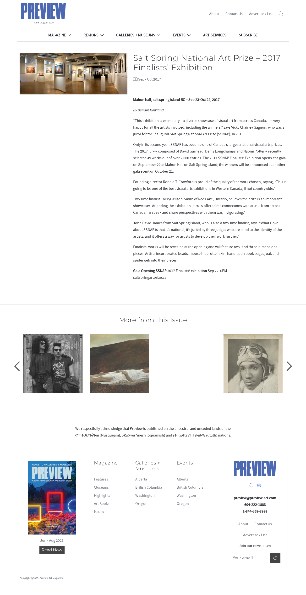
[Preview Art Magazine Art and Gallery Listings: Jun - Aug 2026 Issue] (51, 497)
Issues (99, 511)
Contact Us (234, 13)
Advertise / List (261, 13)
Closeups (101, 487)
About (214, 13)
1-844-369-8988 (255, 511)
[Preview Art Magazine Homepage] (255, 468)
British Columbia (148, 487)
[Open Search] (281, 14)
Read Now (52, 549)
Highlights (102, 495)
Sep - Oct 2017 (149, 79)
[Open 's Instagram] (259, 485)
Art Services (215, 35)
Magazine (57, 35)
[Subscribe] (275, 558)
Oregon (141, 503)
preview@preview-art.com (255, 498)
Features (101, 479)
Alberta (141, 479)
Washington (145, 495)
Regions (90, 35)
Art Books (101, 503)
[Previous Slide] (17, 366)
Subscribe (248, 35)
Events (179, 35)
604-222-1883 (255, 504)
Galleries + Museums (135, 35)
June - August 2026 (43, 22)
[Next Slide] (288, 366)
